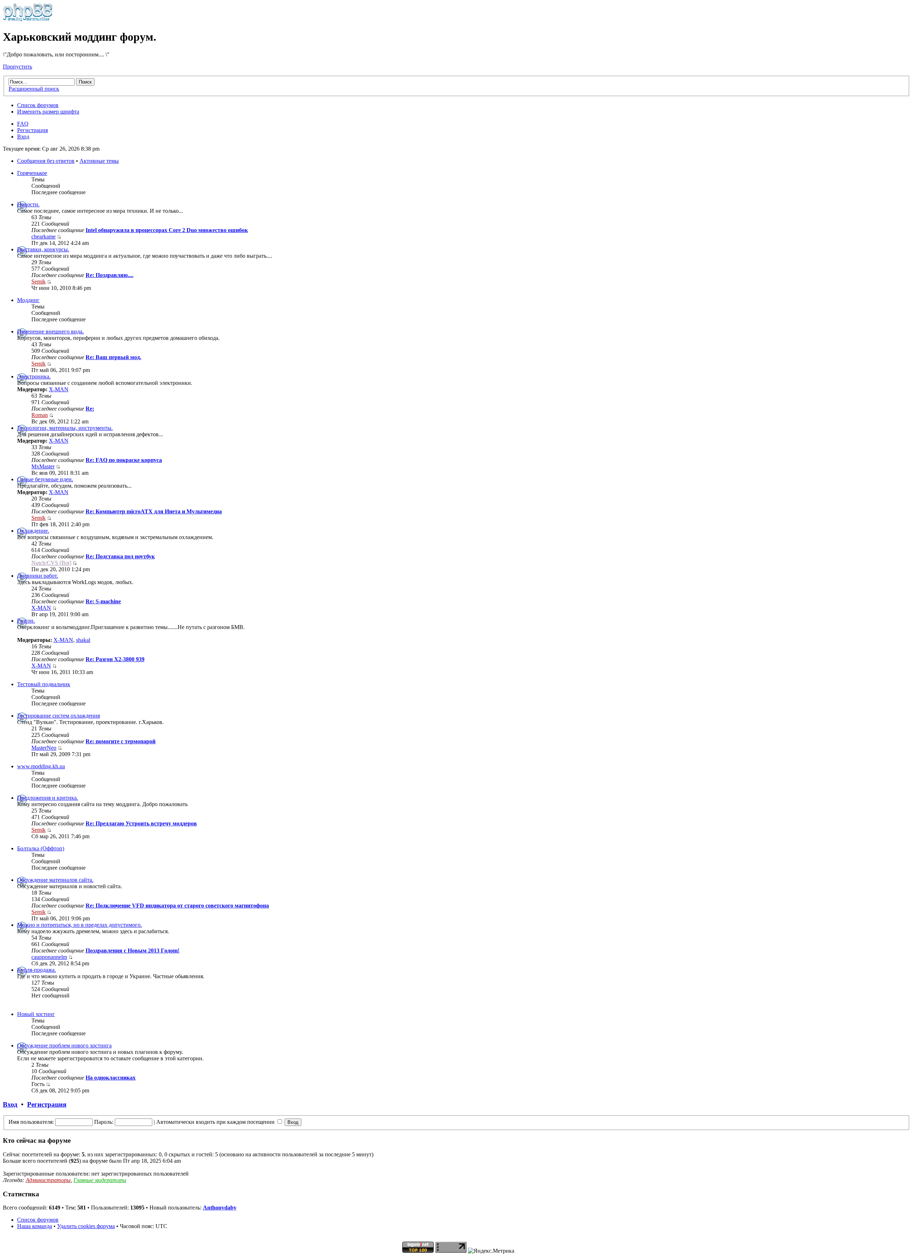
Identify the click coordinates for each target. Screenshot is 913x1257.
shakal (83, 640)
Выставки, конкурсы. (43, 249)
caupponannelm (49, 957)
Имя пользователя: (31, 1122)
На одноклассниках (111, 1078)
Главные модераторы (99, 1180)
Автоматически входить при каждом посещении (216, 1122)
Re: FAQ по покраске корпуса (124, 460)
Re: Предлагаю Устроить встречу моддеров (141, 823)
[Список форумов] (27, 19)
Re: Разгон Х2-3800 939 (115, 659)
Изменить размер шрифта (48, 112)
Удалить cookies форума (86, 1226)
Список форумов (37, 105)
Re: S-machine (103, 601)
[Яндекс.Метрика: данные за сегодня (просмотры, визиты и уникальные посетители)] (491, 1251)
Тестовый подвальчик (43, 684)
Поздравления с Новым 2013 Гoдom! (132, 950)
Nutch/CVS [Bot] (51, 563)
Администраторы (48, 1180)
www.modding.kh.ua (41, 766)
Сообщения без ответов (46, 161)
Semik (38, 281)
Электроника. (34, 376)
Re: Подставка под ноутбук (120, 556)
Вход (23, 137)
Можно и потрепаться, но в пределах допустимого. (79, 925)
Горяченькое (32, 173)
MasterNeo (43, 748)
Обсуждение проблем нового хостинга (64, 1045)
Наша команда (34, 1226)
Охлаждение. (33, 531)
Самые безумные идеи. (45, 479)
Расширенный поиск (34, 89)
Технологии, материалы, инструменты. (65, 428)
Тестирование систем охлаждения (58, 716)
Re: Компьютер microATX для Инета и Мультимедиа (154, 511)
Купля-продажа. (36, 970)
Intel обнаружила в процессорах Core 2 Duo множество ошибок (167, 230)
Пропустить (17, 67)
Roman (39, 415)
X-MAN (58, 389)
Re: (90, 409)
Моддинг (28, 300)
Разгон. (26, 621)
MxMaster (43, 466)
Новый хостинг (36, 1014)
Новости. (28, 204)
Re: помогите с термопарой (120, 741)
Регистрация (32, 130)
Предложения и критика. (47, 798)
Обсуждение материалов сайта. (55, 880)
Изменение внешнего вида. (50, 331)
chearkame (43, 236)
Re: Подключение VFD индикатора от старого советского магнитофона (177, 905)
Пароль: (103, 1122)
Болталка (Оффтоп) (40, 848)
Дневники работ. (37, 576)
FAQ (23, 124)
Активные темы (99, 161)
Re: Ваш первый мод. (113, 357)
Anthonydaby (219, 1208)
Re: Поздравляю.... (109, 275)
